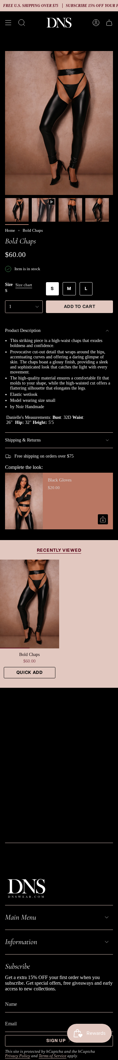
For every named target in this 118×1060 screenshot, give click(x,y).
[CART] (109, 22)
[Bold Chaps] (29, 604)
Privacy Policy (17, 1056)
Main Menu (20, 917)
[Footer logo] (26, 887)
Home (10, 230)
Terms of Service (52, 1056)
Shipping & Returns (23, 440)
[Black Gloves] (24, 501)
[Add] (103, 519)
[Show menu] (8, 22)
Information (21, 941)
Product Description (23, 330)
